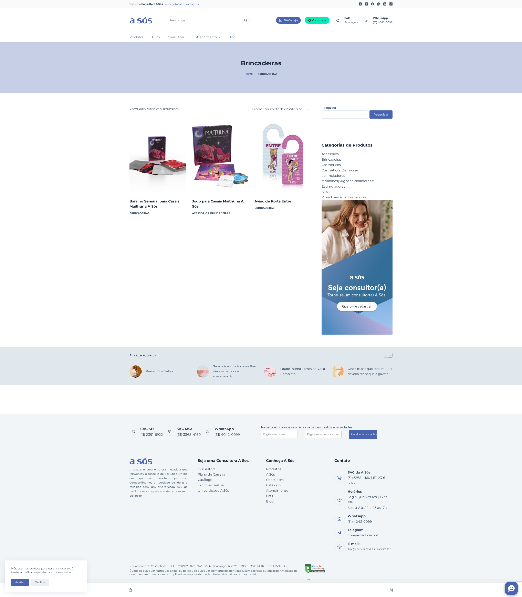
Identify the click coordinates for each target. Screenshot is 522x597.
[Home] (130, 590)
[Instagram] (360, 4)
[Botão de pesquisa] (245, 20)
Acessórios (200, 213)
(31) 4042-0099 (383, 22)
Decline (40, 582)
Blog (232, 37)
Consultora (319, 20)
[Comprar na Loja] (158, 188)
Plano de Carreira (211, 474)
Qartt (307, 579)
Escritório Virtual (211, 485)
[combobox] (204, 20)
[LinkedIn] (391, 4)
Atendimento (206, 37)
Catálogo (205, 480)
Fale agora (351, 22)
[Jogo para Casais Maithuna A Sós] (220, 156)
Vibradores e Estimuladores (344, 197)
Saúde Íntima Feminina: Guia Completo (302, 371)
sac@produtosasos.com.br (369, 549)
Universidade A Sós (213, 490)
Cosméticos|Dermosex (340, 170)
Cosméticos (331, 165)
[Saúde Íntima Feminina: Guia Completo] (270, 371)
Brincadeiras (139, 213)
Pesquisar (329, 108)
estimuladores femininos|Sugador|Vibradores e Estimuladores (348, 181)
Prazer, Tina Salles (159, 371)
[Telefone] (392, 590)
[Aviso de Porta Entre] (282, 156)
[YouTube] (366, 4)
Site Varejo (291, 20)
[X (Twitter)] (384, 4)
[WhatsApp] (378, 4)
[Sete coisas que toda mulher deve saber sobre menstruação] (203, 371)
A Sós (156, 37)
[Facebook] (372, 4)
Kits (325, 192)
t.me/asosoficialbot (363, 535)
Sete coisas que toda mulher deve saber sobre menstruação (234, 371)
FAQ (269, 496)
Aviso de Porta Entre (272, 201)
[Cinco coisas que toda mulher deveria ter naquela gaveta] (337, 371)
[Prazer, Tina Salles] (135, 371)
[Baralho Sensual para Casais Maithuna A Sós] (157, 156)
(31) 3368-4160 (189, 434)
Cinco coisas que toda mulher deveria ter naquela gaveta (370, 371)
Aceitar (20, 582)
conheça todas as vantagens (181, 4)
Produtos (136, 37)
